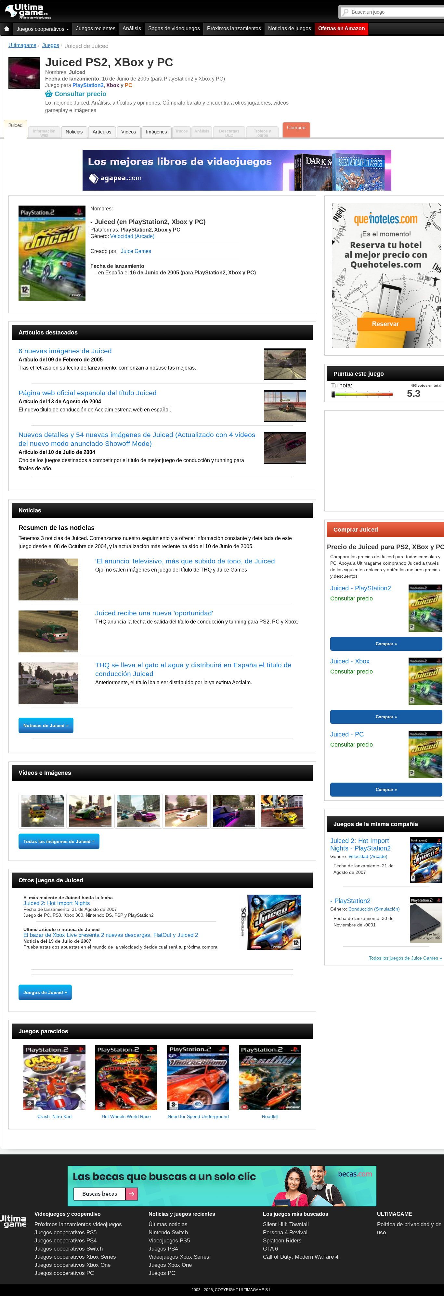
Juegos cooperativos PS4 (65, 1241)
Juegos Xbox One (170, 1265)
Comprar (296, 127)
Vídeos (128, 131)
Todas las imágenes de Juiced (57, 841)
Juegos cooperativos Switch (68, 1249)
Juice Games (136, 251)
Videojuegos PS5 (169, 1241)
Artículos (102, 131)
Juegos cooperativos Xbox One (72, 1265)
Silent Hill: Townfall (286, 1224)
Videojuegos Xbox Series (179, 1257)
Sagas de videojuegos (174, 28)
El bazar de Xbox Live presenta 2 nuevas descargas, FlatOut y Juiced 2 (110, 935)
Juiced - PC (347, 734)
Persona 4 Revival (285, 1232)
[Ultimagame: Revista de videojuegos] (6, 29)
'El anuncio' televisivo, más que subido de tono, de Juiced (185, 561)
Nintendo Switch (168, 1232)
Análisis (132, 28)
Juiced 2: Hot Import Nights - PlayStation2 (360, 844)
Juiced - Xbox (350, 661)
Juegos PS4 (163, 1249)
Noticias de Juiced (44, 725)
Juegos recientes (95, 28)
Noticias (74, 131)
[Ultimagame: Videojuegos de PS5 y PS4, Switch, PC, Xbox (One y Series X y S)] (28, 11)
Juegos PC (162, 1273)
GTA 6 (270, 1249)
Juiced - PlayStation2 (360, 588)
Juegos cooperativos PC (64, 1273)
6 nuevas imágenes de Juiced (65, 351)
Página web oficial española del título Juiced (88, 392)
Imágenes (156, 131)
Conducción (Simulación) (374, 909)
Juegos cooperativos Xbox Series (75, 1257)
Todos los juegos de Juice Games (403, 958)
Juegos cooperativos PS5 (65, 1232)
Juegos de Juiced (43, 992)
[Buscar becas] (222, 1186)
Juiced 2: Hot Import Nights (56, 903)
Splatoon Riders (282, 1241)
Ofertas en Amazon (341, 28)
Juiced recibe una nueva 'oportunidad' (154, 613)
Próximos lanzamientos (234, 28)
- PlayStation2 (350, 900)
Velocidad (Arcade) (132, 236)
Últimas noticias (168, 1224)
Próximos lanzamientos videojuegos (78, 1224)
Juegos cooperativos (41, 29)
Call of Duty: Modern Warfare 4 (300, 1257)
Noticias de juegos (289, 28)
